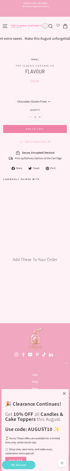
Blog (35, 388)
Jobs (35, 375)
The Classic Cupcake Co (35, 65)
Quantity (35, 110)
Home (34, 59)
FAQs (35, 382)
